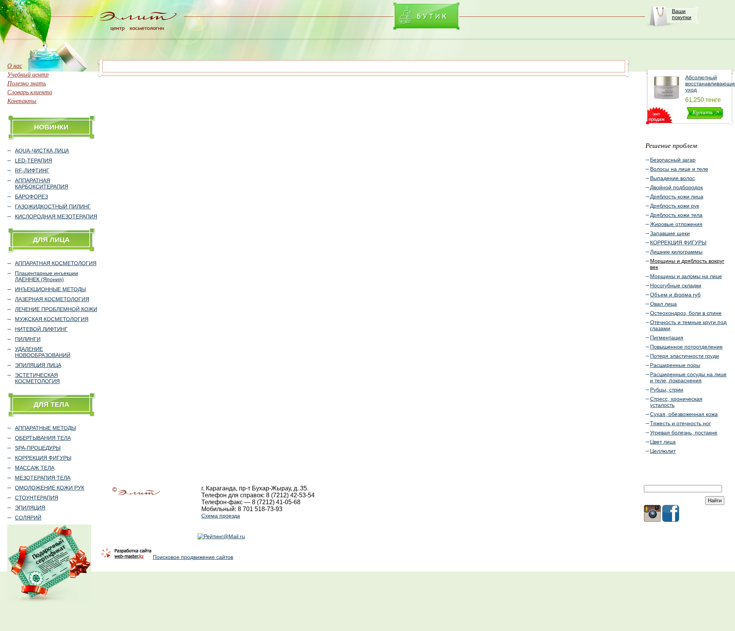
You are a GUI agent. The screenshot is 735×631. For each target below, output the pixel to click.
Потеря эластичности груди (684, 356)
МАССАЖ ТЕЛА (34, 468)
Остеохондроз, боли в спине (686, 313)
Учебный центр (28, 74)
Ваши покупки (681, 14)
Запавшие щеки (670, 233)
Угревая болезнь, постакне (683, 432)
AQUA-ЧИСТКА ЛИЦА (42, 151)
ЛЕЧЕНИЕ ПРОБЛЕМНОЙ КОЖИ (56, 309)
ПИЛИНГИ (28, 339)
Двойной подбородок (676, 187)
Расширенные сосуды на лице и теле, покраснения (688, 377)
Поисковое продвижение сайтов (193, 557)
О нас (14, 65)
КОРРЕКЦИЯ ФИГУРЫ (43, 458)
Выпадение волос (672, 178)
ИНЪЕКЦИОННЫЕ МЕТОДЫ (50, 289)
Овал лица (663, 304)
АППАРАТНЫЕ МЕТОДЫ (45, 428)
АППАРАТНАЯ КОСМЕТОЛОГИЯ (55, 263)
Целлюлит (663, 451)
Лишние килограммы (676, 252)
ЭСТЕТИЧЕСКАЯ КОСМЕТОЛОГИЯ (37, 378)
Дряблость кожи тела (676, 215)
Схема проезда (220, 516)
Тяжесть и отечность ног (680, 423)
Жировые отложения (676, 224)
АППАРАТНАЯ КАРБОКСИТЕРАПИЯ (41, 183)
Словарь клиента (29, 92)
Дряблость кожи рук (674, 206)
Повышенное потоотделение (686, 347)
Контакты (21, 101)
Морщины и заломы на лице (686, 276)
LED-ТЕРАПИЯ (33, 160)
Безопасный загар (673, 160)
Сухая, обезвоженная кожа (684, 414)
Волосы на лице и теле (679, 169)
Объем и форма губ (675, 295)
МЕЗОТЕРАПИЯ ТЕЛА (42, 478)
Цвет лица (663, 442)
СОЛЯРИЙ (28, 518)
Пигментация (666, 337)
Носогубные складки (675, 285)
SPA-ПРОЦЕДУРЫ (37, 448)
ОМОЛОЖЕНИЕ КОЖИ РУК (49, 488)
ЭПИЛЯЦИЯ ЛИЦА (38, 365)
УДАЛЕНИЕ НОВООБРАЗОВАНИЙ (42, 352)
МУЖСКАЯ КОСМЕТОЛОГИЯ (51, 319)
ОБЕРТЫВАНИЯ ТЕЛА (43, 438)
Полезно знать (26, 83)
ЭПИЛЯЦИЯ (30, 508)
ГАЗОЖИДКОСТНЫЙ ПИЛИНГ (53, 206)
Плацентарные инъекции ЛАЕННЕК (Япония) (46, 276)
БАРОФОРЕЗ (31, 196)
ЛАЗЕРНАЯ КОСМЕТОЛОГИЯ (52, 299)
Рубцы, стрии (666, 390)
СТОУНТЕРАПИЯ (36, 498)
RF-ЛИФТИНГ (32, 170)
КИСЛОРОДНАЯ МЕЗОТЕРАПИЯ (56, 216)
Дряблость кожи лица (676, 196)
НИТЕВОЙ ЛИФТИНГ (41, 329)
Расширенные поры (675, 365)
